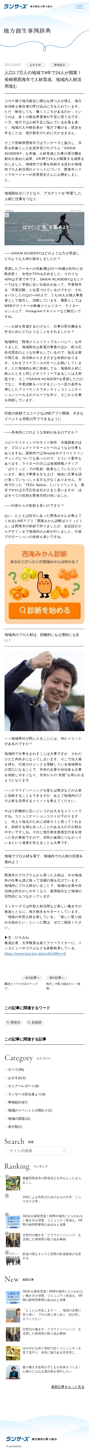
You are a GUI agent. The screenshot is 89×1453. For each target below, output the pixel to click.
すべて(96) (16, 1069)
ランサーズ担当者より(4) (27, 1094)
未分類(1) (15, 1127)
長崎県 (37, 1022)
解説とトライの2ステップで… (22, 983)
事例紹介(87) (18, 1102)
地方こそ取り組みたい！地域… (63, 983)
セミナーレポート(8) (23, 1086)
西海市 (15, 1022)
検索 (64, 1151)
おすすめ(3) (17, 1078)
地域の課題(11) (19, 1118)
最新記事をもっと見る (67, 1387)
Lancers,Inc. (15, 1446)
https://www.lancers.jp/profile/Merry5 (35, 953)
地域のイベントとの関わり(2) (30, 1110)
